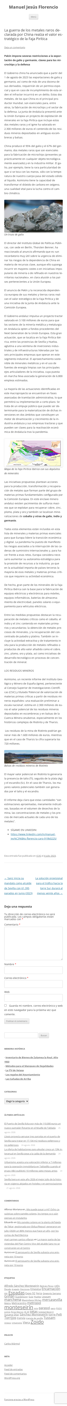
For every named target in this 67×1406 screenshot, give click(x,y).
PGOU (59, 1308)
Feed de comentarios (15, 1373)
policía (7, 1312)
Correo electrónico (16, 978)
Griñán (9, 1296)
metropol (34, 1303)
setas (34, 1311)
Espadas (16, 1293)
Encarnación (51, 1289)
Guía (31, 1296)
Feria (39, 1293)
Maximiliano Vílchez (31, 1300)
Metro (7, 1303)
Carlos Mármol (12, 1343)
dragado (15, 1289)
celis (57, 1285)
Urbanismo (17, 1322)
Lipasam (46, 1296)
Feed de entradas (13, 1369)
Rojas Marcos (17, 1312)
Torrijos (10, 1317)
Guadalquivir (21, 1296)
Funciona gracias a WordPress (19, 1399)
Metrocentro (19, 1303)
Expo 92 (30, 1293)
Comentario (12, 924)
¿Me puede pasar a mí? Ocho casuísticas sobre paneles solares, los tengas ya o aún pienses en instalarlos (32, 1214)
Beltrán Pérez (47, 1285)
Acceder (8, 1365)
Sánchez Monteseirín (34, 1314)
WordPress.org (12, 1378)
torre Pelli (55, 1314)
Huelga (37, 1296)
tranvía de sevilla (34, 1318)
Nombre (10, 964)
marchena (12, 1299)
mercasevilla (52, 1299)
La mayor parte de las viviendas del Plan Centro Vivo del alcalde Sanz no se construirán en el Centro (32, 1244)
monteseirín (18, 1307)
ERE (6, 1293)
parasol (44, 1308)
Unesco (7, 1322)
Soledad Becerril (46, 1312)
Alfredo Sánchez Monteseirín (21, 1285)
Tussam (49, 1317)
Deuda (7, 1289)
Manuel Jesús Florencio (33, 7)
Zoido (37, 1321)
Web (7, 992)
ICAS (38, 855)
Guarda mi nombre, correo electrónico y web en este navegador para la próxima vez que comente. (33, 1010)
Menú (33, 16)
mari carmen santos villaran (19, 1239)
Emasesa (35, 1289)
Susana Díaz (11, 1314)
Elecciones (25, 1289)
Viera (26, 1322)
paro (53, 1308)
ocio (36, 1308)
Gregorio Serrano (52, 1293)
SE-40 (26, 1312)
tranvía (21, 1318)
